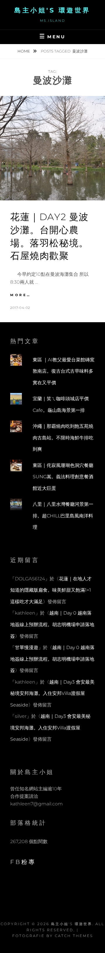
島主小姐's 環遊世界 (52, 10)
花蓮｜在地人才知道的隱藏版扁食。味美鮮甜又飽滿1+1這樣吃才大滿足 (51, 590)
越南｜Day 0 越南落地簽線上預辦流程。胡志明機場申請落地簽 (52, 624)
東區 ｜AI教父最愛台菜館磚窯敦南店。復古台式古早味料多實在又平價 (63, 371)
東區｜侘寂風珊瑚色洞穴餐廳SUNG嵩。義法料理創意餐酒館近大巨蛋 (63, 477)
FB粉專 (23, 861)
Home (24, 51)
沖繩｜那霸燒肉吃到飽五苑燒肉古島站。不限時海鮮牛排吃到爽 (63, 437)
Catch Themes (74, 936)
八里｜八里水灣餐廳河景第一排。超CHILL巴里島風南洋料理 (63, 515)
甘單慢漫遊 (26, 647)
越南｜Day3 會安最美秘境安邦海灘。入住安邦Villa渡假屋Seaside (52, 693)
